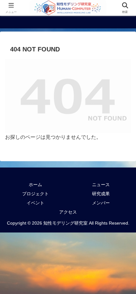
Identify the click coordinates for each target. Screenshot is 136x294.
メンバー (101, 202)
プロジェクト (35, 193)
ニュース (101, 184)
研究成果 (101, 193)
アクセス (68, 212)
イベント (35, 202)
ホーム (35, 184)
